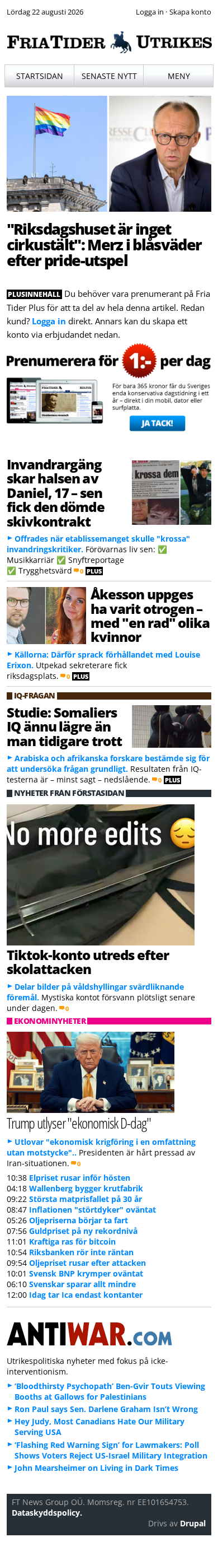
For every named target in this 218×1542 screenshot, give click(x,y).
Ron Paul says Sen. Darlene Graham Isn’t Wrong (106, 1409)
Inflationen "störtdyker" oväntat (92, 1209)
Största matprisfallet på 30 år (85, 1199)
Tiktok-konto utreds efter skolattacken (88, 961)
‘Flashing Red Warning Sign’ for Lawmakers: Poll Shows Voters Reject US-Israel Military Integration (111, 1450)
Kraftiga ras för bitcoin (72, 1241)
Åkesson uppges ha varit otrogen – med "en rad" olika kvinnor (150, 615)
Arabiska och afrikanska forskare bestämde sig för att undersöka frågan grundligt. (108, 763)
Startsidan (39, 76)
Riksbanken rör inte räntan (81, 1252)
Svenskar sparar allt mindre (82, 1284)
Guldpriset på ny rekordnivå (83, 1231)
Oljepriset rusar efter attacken (87, 1262)
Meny (179, 76)
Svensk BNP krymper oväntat (86, 1273)
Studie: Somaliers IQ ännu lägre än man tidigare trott (64, 726)
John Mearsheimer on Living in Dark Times (96, 1467)
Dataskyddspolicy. (47, 1512)
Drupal (193, 1523)
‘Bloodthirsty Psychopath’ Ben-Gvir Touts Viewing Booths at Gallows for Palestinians (110, 1391)
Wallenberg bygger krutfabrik (86, 1188)
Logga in (49, 321)
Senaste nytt (109, 76)
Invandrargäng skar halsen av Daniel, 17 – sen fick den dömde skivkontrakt (56, 492)
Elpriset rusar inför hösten (79, 1177)
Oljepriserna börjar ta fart (78, 1220)
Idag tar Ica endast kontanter (86, 1294)
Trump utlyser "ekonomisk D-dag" (79, 1122)
